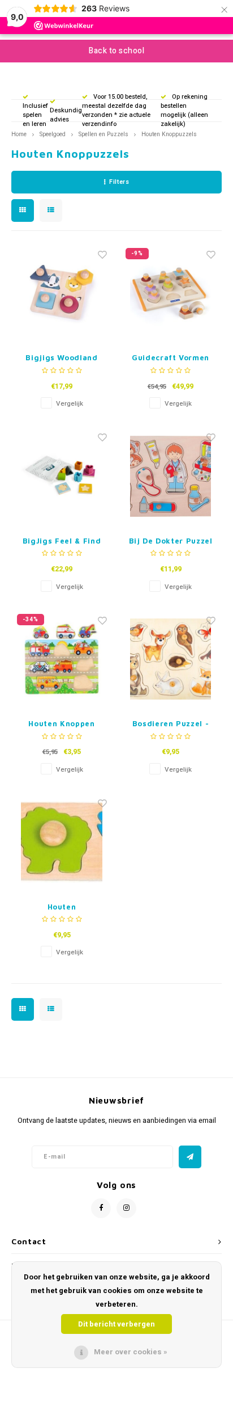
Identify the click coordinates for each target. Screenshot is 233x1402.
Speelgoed (53, 134)
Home (19, 134)
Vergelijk (69, 404)
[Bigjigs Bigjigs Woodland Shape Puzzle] (62, 293)
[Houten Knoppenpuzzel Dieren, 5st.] (62, 842)
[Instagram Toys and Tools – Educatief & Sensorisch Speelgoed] (126, 1208)
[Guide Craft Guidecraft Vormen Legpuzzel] (170, 293)
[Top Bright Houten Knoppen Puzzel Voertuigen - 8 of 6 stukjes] (62, 659)
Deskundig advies (66, 115)
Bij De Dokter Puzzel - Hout (171, 541)
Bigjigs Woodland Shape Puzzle (61, 358)
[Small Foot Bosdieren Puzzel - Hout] (170, 659)
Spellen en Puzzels (103, 134)
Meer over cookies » (130, 1351)
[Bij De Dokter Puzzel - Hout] (170, 476)
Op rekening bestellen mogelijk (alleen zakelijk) (184, 110)
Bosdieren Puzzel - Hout (170, 724)
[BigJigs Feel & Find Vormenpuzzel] (62, 476)
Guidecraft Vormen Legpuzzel (170, 358)
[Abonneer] (190, 1157)
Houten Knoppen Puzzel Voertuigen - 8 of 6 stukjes (61, 724)
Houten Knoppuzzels (169, 134)
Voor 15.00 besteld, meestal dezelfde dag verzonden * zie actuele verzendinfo (116, 110)
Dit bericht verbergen (116, 1324)
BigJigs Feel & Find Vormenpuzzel (62, 541)
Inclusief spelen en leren (35, 114)
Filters (119, 182)
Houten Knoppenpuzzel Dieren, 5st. (61, 907)
